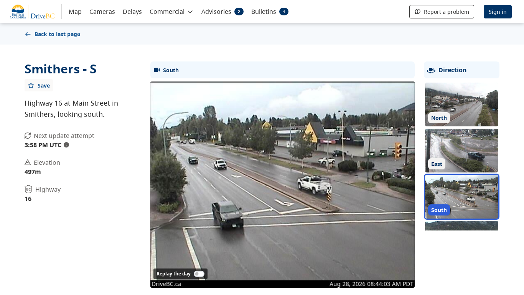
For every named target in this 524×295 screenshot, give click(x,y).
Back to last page (57, 34)
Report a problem (446, 11)
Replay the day (174, 273)
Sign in (498, 11)
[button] (172, 11)
